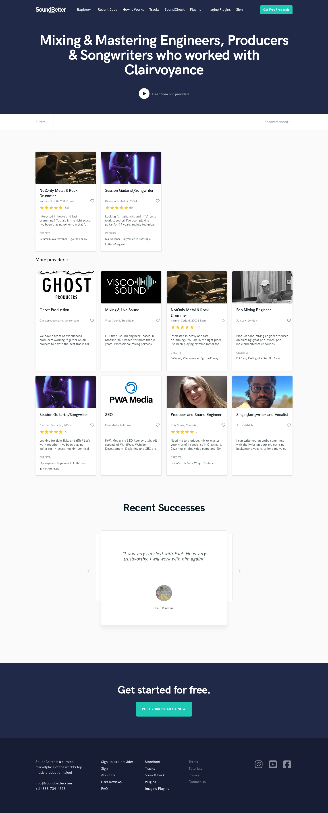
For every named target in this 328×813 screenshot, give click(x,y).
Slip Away (274, 358)
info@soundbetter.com (53, 783)
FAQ (104, 789)
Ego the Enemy (78, 239)
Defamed (44, 239)
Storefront (152, 762)
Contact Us (197, 782)
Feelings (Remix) (257, 358)
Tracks (154, 10)
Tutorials (195, 769)
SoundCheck (175, 10)
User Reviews (111, 782)
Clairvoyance (59, 239)
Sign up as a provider (117, 762)
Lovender (176, 463)
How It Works (133, 10)
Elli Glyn (241, 358)
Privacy (194, 775)
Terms (193, 762)
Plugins (195, 10)
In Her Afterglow (115, 244)
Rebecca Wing (192, 463)
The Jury (207, 463)
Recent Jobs (107, 10)
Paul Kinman (164, 608)
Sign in (241, 10)
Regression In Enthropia (136, 239)
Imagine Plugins (218, 10)
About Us (108, 775)
